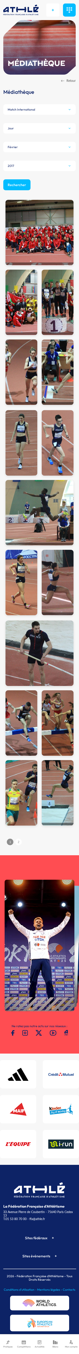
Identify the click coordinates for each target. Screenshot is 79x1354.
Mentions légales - (50, 1290)
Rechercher (17, 185)
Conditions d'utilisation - (20, 1290)
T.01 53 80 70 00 (15, 1219)
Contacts (69, 1290)
